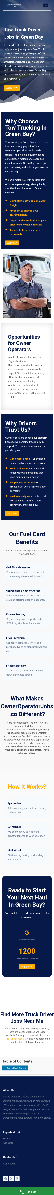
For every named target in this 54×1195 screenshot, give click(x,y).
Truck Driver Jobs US (15, 1038)
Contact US (9, 1163)
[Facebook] (5, 1178)
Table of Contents (16, 1068)
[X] (11, 1178)
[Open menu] (45, 5)
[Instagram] (17, 1178)
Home (6, 1138)
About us (8, 1142)
